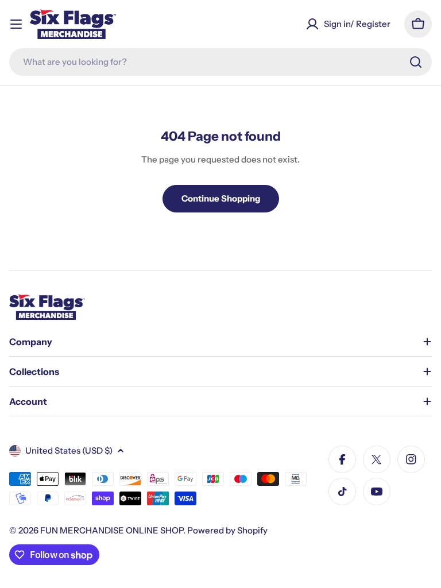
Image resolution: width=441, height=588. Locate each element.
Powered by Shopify (227, 530)
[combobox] (220, 62)
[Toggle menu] (16, 24)
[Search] (416, 62)
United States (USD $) (69, 450)
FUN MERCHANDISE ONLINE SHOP (111, 530)
